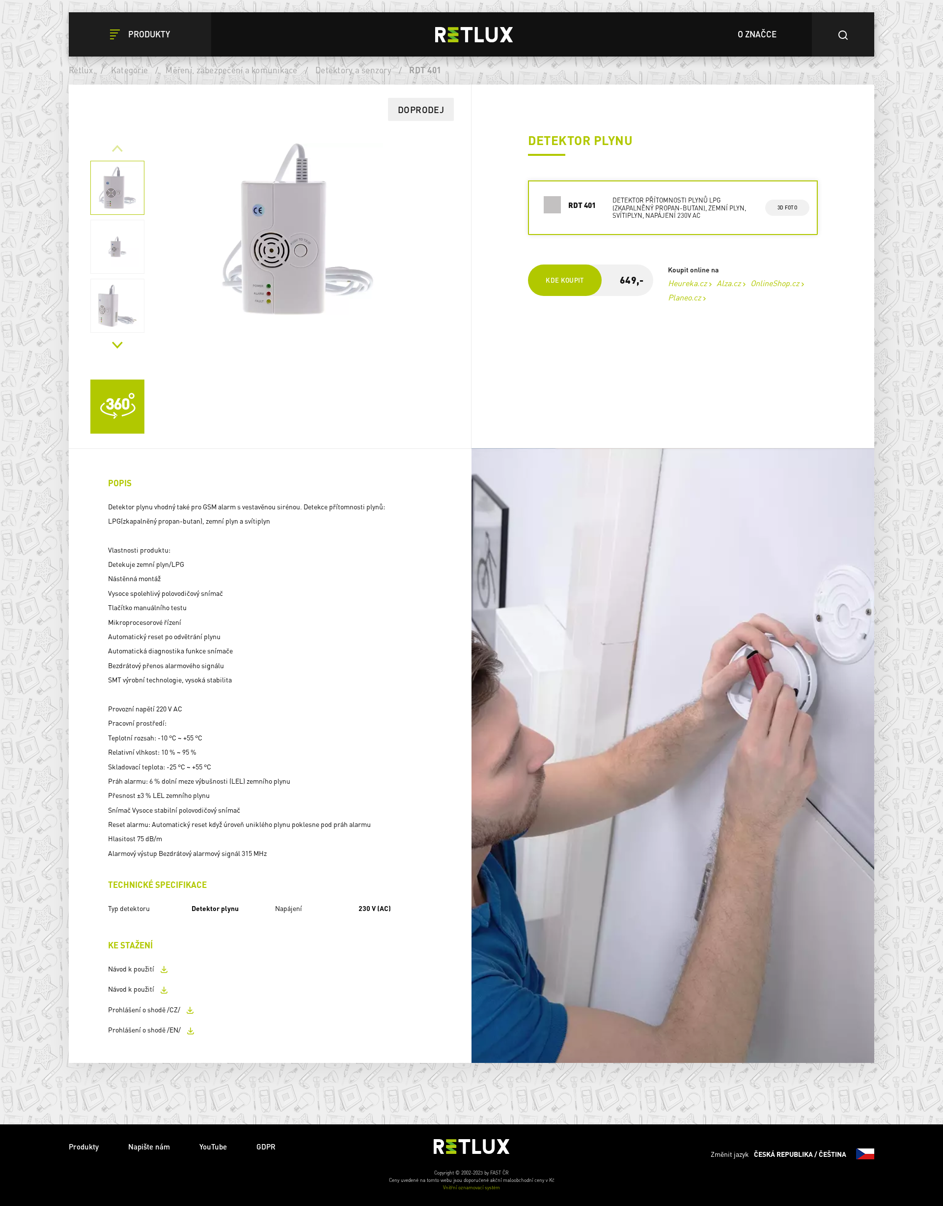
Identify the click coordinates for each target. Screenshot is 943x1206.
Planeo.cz (684, 297)
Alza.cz (729, 283)
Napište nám (149, 1146)
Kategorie (129, 69)
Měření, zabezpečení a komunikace (231, 69)
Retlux (81, 69)
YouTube (213, 1146)
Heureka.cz (687, 283)
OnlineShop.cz (774, 283)
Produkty (84, 1146)
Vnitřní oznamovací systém (471, 1187)
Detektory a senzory (353, 69)
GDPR (266, 1146)
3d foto (787, 207)
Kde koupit (565, 280)
